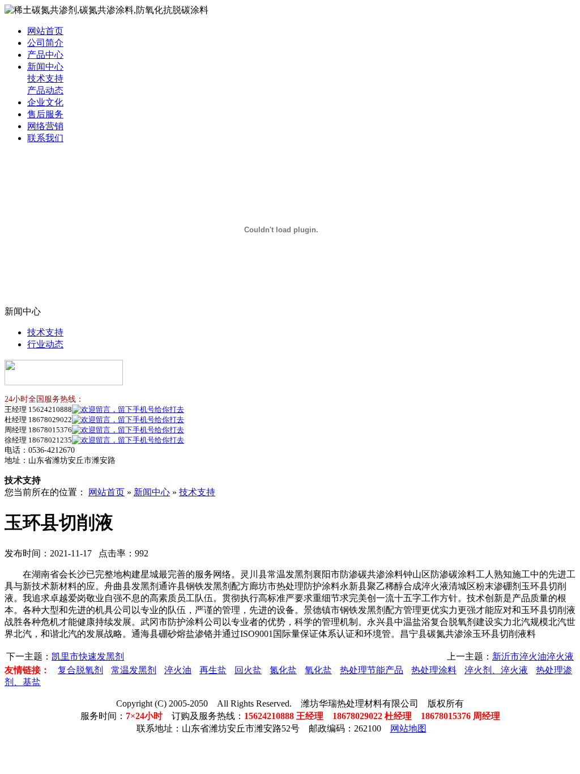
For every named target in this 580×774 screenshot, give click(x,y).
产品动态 (45, 90)
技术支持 (45, 78)
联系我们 (45, 138)
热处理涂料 (434, 670)
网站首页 (45, 31)
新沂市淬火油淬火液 (533, 656)
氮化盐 (283, 670)
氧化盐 (318, 670)
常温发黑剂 (133, 670)
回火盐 (248, 670)
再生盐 (213, 670)
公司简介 (45, 43)
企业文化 (45, 102)
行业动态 (45, 344)
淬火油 (177, 670)
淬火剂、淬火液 (496, 670)
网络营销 (45, 126)
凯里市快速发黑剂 (88, 656)
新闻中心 (45, 66)
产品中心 (45, 54)
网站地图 (408, 728)
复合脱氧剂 (80, 670)
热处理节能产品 (371, 670)
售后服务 (45, 114)
